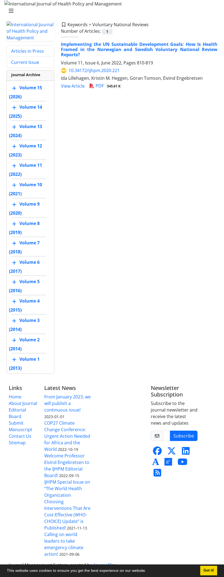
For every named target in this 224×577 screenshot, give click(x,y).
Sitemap (17, 443)
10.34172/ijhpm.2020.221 (94, 70)
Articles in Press (27, 51)
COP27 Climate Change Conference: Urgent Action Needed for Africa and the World (67, 436)
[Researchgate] (168, 463)
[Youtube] (182, 463)
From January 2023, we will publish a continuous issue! (67, 403)
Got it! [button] (209, 570)
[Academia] (156, 463)
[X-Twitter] (171, 452)
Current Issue (25, 62)
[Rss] (157, 474)
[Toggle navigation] (110, 11)
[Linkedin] (185, 452)
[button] (148, 571)
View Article (73, 86)
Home (15, 397)
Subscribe (183, 436)
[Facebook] (157, 452)
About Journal (23, 403)
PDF (107, 86)
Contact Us (20, 436)
